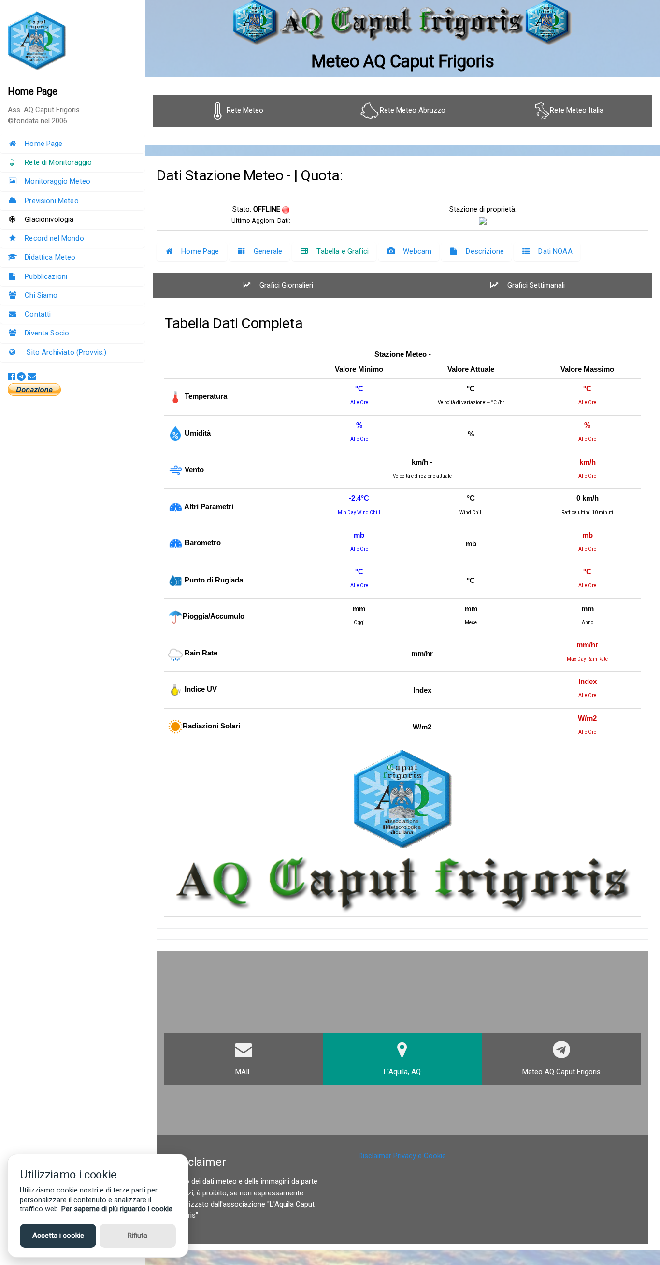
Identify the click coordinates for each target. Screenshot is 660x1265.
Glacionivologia (49, 219)
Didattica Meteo (50, 257)
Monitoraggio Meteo (57, 181)
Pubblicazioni (46, 276)
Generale (268, 251)
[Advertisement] (402, 1110)
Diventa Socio (47, 333)
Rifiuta (137, 1235)
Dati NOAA (555, 251)
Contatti (38, 314)
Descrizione (485, 251)
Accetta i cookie (58, 1235)
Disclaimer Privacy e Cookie (402, 1155)
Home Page (43, 143)
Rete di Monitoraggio (58, 162)
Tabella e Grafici (342, 251)
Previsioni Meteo (51, 200)
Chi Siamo (41, 295)
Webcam (417, 251)
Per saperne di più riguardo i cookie (116, 1209)
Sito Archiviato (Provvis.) (65, 352)
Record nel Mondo (54, 238)
